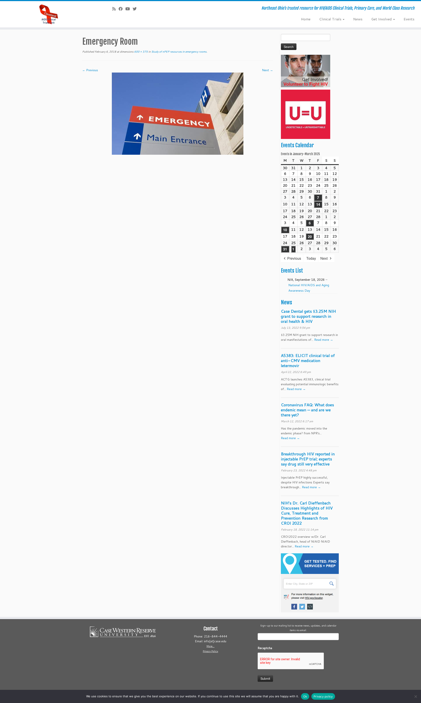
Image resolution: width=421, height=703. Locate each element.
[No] (415, 696)
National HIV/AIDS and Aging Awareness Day (308, 288)
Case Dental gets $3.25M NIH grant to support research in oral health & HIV (308, 316)
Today (311, 258)
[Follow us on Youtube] (129, 9)
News (357, 18)
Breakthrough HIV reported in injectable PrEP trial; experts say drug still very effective (308, 459)
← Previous (90, 70)
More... (210, 646)
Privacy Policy (210, 651)
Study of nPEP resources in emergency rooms (179, 51)
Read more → (323, 339)
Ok (305, 696)
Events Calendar (297, 145)
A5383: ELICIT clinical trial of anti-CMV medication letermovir (308, 360)
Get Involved (382, 18)
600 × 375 (141, 51)
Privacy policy (323, 696)
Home (305, 18)
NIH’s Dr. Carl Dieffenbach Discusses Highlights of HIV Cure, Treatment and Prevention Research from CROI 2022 (307, 513)
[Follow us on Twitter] (136, 9)
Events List (292, 270)
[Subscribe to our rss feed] (115, 9)
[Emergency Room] (177, 113)
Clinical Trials (330, 18)
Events (409, 18)
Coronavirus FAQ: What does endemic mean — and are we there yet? (307, 410)
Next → (267, 70)
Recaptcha (265, 648)
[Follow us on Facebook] (122, 9)
